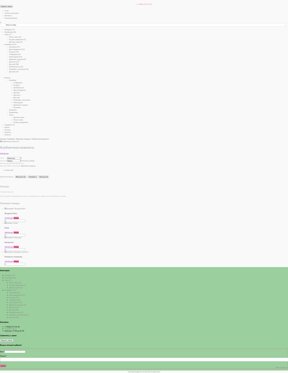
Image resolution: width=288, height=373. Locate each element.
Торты (7, 34)
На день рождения (17, 39)
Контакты (8, 15)
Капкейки (10, 44)
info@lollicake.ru (10, 329)
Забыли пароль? (281, 367)
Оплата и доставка (11, 13)
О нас (6, 10)
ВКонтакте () (20, 177)
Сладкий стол (9, 125)
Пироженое (10, 32)
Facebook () (32, 177)
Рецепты (7, 132)
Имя (2, 351)
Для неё (14, 64)
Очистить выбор (28, 161)
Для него (14, 62)
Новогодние (15, 57)
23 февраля (14, 54)
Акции (6, 127)
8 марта (13, 52)
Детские (14, 71)
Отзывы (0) (8, 170)
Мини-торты (15, 37)
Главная (3, 139)
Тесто (2, 158)
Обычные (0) (43, 177)
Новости (7, 134)
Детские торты (15, 42)
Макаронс (9, 29)
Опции (16, 218)
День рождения (17, 49)
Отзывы (7, 130)
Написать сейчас (6, 340)
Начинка (3, 161)
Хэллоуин (14, 47)
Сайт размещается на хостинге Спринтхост (144, 372)
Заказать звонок (6, 6)
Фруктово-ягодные (17, 59)
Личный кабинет (10, 18)
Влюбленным (16, 67)
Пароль (3, 356)
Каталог (7, 78)
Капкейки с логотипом (18, 69)
